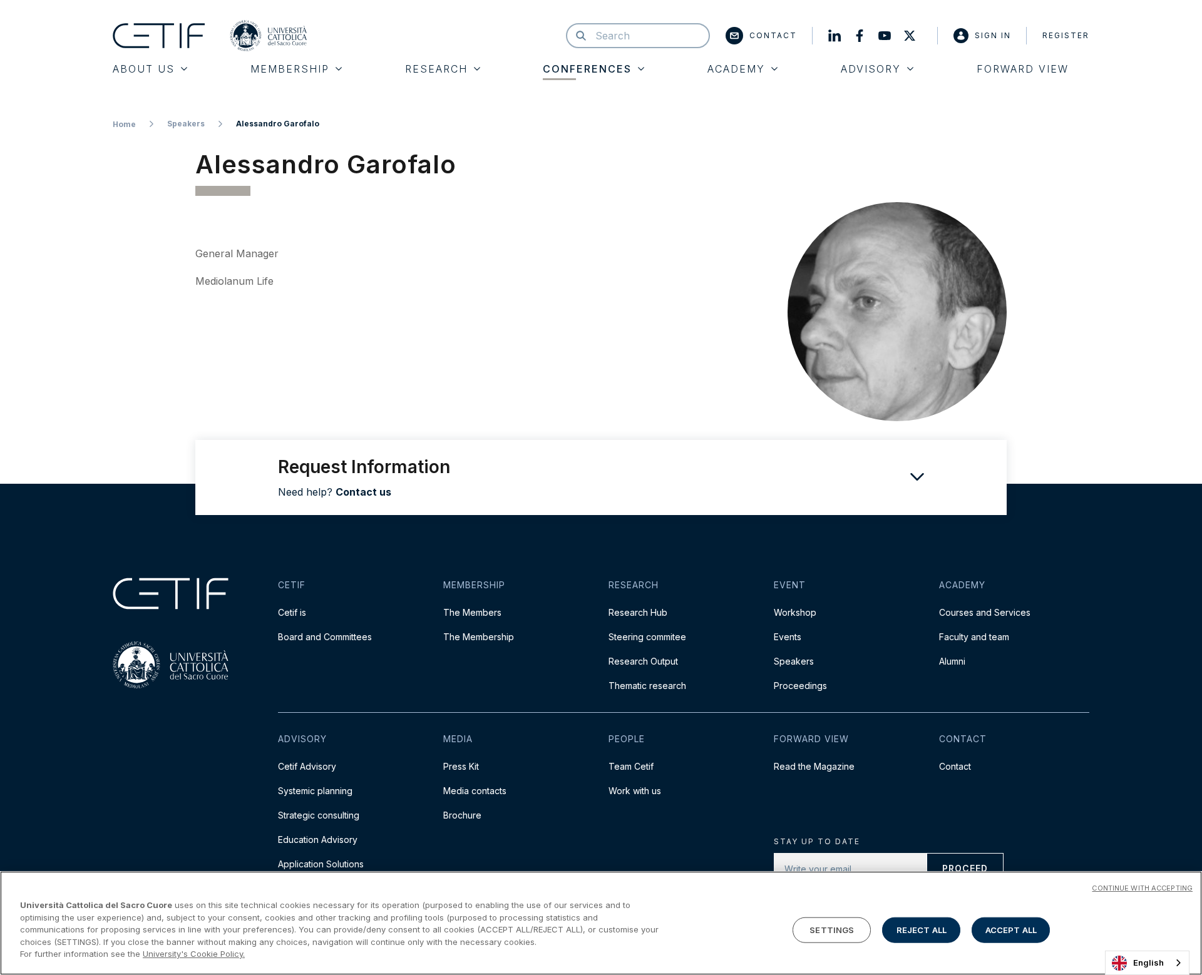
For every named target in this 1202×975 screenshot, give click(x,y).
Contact (773, 35)
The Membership (478, 636)
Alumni (952, 661)
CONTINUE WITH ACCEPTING (1142, 888)
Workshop (795, 612)
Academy (736, 69)
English (1148, 962)
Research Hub (638, 612)
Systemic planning (315, 790)
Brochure (462, 815)
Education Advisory (317, 839)
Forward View (1023, 69)
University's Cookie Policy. (194, 954)
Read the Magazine (814, 766)
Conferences (587, 69)
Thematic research (647, 685)
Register (1065, 35)
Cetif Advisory (307, 766)
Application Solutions (321, 864)
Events (787, 636)
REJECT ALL (921, 929)
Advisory (871, 69)
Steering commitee (647, 636)
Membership (289, 69)
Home (124, 124)
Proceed (965, 868)
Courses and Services (984, 612)
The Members (472, 612)
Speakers (186, 123)
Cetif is (292, 612)
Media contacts (474, 790)
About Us (144, 69)
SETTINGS (831, 929)
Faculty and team (974, 636)
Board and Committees (325, 636)
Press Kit (461, 766)
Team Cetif (631, 766)
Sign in (993, 35)
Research (436, 69)
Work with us (635, 790)
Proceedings (800, 685)
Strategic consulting (318, 815)
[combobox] (1147, 963)
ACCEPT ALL (1011, 929)
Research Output (643, 661)
